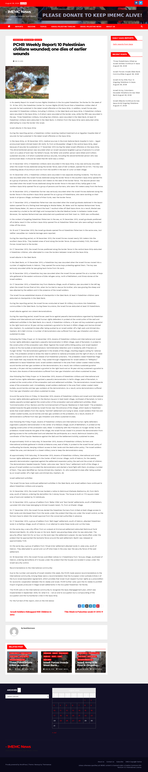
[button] (142, 26)
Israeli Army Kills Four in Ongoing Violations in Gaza (88, 665)
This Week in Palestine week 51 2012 (82, 612)
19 (67, 716)
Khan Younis (14, 656)
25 (61, 721)
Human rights (18, 39)
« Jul (54, 733)
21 (79, 716)
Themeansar (46, 764)
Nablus (55, 653)
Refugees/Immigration (17, 659)
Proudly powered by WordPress (16, 764)
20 (73, 716)
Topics (43, 27)
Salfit (54, 656)
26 (67, 721)
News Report (29, 39)
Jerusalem (47, 653)
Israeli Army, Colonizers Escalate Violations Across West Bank (126, 92)
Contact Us (110, 762)
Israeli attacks (26, 653)
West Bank (47, 659)
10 (54, 710)
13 (73, 710)
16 (91, 710)
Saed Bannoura (29, 628)
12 (67, 710)
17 (54, 716)
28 (79, 721)
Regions (31, 27)
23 (92, 716)
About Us (110, 27)
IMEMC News (29, 669)
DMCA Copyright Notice (134, 762)
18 (61, 716)
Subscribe (119, 762)
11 (60, 710)
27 (73, 721)
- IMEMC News (18, 11)
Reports (19, 27)
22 (85, 716)
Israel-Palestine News (90, 27)
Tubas (60, 656)
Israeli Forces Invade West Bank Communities (55, 665)
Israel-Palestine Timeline (63, 27)
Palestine (38, 39)
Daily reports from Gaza (123, 44)
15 (85, 710)
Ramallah (47, 656)
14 (79, 710)
